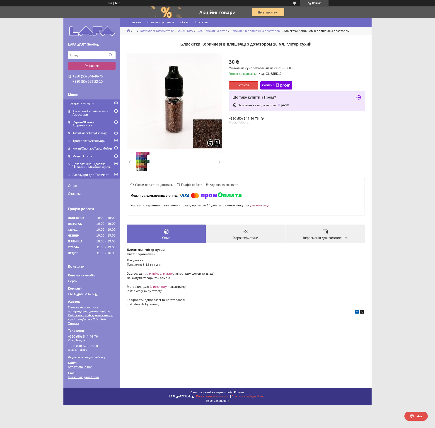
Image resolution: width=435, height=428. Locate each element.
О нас (72, 186)
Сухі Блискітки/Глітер (211, 30)
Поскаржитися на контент (213, 396)
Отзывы (74, 194)
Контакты (201, 22)
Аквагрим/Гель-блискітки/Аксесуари (90, 112)
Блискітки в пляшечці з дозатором (255, 30)
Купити (244, 85)
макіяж (168, 273)
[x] (362, 312)
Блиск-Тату (185, 30)
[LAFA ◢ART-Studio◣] (92, 31)
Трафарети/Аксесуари (89, 141)
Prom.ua (239, 392)
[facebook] (357, 312)
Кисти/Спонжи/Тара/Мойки (92, 148)
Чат (419, 416)
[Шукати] (110, 55)
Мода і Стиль (82, 156)
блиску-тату (158, 286)
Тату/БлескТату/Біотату (89, 133)
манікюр (155, 273)
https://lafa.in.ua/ (80, 367)
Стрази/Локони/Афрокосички (83, 123)
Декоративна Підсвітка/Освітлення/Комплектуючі (91, 165)
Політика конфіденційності (249, 396)
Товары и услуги (81, 103)
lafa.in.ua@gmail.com (83, 377)
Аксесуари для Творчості (90, 175)
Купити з (268, 85)
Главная (135, 22)
